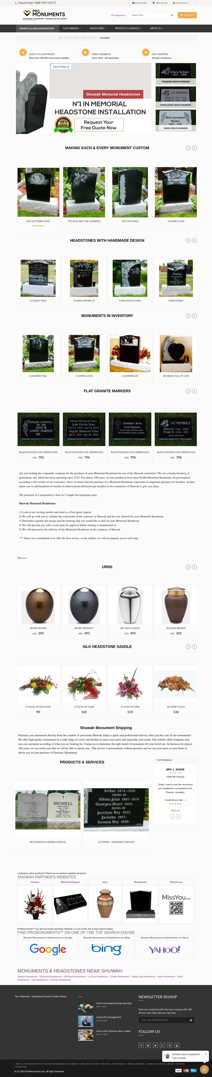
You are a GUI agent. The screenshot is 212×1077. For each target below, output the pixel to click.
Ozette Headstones (119, 976)
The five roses (130, 221)
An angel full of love (176, 376)
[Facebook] (141, 1045)
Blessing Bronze (176, 628)
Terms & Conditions (135, 1064)
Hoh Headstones (39, 980)
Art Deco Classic (130, 628)
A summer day (130, 376)
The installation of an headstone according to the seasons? (52, 1064)
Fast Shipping (160, 54)
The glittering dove (38, 221)
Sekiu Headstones (166, 976)
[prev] (188, 148)
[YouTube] (176, 1045)
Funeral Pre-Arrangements (108, 1017)
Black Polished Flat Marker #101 (84, 452)
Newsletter (21, 1067)
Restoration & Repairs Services (48, 842)
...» (175, 796)
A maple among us (84, 301)
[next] (194, 148)
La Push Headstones (98, 976)
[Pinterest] (148, 1045)
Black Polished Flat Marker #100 (38, 452)
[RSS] (169, 1045)
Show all (175, 810)
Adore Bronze (38, 628)
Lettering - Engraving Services (116, 842)
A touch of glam (84, 707)
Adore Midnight (84, 628)
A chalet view (38, 301)
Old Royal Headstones (75, 976)
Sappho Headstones (28, 976)
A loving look (176, 221)
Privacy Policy (119, 1064)
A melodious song (130, 301)
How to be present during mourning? (114, 1003)
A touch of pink (130, 707)
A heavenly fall (38, 376)
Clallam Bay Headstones (143, 976)
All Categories (118, 15)
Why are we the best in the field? (95, 1064)
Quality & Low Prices (42, 54)
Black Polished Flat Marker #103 (176, 452)
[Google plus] (162, 1045)
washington (89, 38)
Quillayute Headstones (51, 976)
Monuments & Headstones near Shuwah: (70, 970)
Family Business (101, 54)
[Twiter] (155, 1045)
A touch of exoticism (38, 707)
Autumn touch (176, 707)
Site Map (161, 1064)
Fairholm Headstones (60, 980)
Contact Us (151, 1064)
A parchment (176, 301)
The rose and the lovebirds (84, 221)
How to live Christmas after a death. (113, 1031)
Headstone (71, 38)
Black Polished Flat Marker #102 (130, 452)
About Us (19, 1064)
